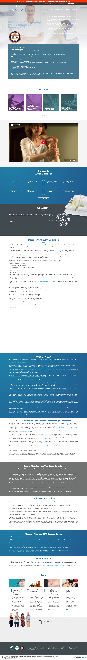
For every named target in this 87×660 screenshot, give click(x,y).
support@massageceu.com (53, 31)
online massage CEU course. (18, 536)
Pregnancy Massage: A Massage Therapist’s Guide (70, 591)
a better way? (18, 526)
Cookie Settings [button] (78, 657)
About (61, 9)
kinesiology (63, 550)
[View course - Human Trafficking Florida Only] (52, 102)
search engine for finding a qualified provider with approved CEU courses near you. (50, 445)
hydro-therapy (68, 550)
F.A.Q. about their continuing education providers (67, 427)
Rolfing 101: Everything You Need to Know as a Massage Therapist (53, 591)
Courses (57, 9)
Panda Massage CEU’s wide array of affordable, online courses (52, 565)
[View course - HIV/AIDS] (17, 102)
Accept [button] (84, 657)
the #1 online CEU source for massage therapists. (39, 551)
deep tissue (15, 551)
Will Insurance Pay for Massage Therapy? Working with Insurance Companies (17, 591)
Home (52, 9)
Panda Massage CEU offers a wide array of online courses (20, 550)
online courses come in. (18, 459)
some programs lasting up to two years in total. (49, 281)
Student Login (75, 9)
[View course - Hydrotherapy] (70, 102)
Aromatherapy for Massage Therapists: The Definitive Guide (34, 591)
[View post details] (17, 583)
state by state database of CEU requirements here (45, 438)
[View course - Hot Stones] (35, 102)
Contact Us (67, 9)
